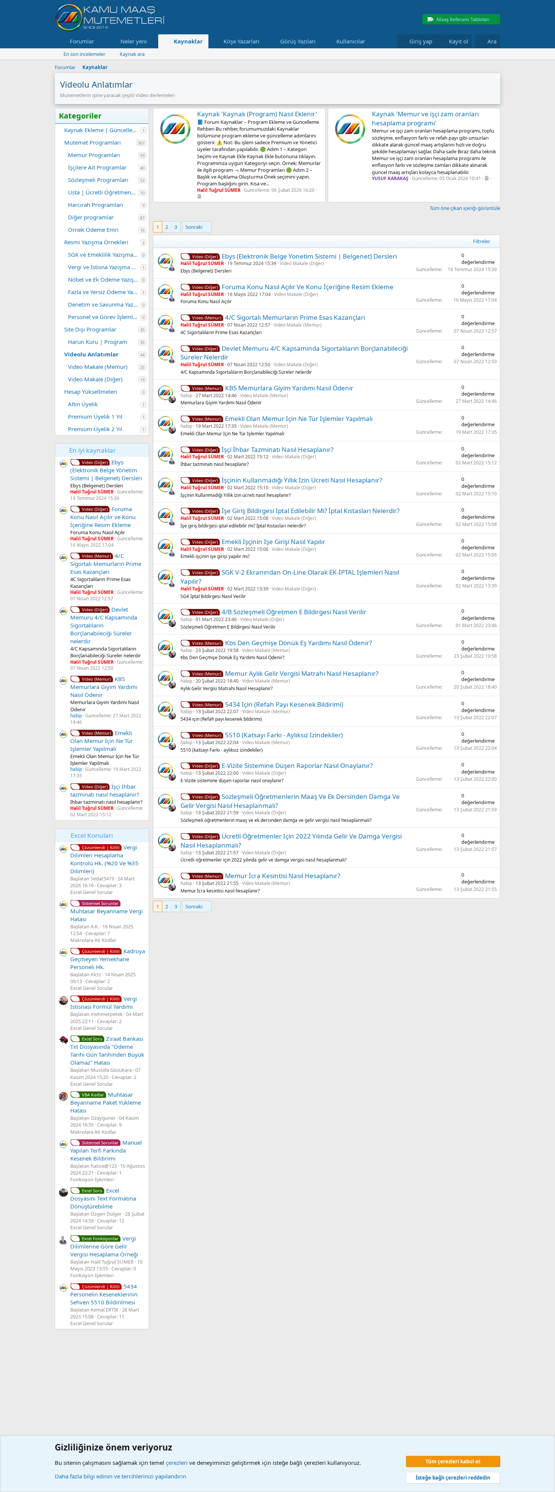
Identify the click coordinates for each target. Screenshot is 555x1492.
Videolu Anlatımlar (91, 354)
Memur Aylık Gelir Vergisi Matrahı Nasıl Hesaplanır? (301, 673)
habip (76, 715)
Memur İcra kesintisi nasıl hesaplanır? (282, 875)
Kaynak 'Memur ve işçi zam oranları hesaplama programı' (425, 118)
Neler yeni (133, 41)
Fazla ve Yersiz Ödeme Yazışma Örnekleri (104, 292)
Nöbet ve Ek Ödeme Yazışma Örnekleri (104, 279)
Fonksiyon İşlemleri (92, 1179)
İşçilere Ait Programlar (97, 167)
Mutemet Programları (92, 142)
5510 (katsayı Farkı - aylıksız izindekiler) (284, 735)
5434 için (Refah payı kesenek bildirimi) (284, 704)
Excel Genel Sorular (91, 892)
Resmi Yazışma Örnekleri (96, 242)
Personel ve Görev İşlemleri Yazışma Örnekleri (104, 317)
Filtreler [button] (481, 241)
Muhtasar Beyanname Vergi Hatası (106, 911)
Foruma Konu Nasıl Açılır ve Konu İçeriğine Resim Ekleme (103, 517)
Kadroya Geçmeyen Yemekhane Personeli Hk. (107, 959)
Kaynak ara (132, 54)
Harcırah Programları (95, 204)
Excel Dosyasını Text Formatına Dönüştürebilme (103, 1198)
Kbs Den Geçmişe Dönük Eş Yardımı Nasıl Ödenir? (298, 642)
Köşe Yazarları (241, 41)
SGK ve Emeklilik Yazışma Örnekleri (104, 254)
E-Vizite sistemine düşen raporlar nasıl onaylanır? (297, 765)
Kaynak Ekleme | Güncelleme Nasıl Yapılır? (102, 130)
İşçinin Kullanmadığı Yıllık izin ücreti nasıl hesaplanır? (302, 480)
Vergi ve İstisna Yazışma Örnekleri (104, 267)
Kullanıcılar (350, 41)
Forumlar (82, 41)
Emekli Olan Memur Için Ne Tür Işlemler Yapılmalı (101, 740)
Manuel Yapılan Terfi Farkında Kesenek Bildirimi (106, 1150)
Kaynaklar (188, 41)
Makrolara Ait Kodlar (93, 940)
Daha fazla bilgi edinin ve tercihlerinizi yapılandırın (120, 1476)
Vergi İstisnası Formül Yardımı (103, 1002)
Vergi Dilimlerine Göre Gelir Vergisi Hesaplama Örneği (104, 1246)
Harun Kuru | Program (97, 341)
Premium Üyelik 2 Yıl (95, 429)
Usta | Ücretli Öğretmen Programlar (103, 192)
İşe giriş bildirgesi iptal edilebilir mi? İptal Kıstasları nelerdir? (310, 510)
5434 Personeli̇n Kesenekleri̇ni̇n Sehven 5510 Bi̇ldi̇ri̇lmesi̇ (103, 1294)
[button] (100, 41)
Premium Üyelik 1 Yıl (95, 416)
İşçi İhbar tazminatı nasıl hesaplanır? (104, 790)
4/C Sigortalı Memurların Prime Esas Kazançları (105, 563)
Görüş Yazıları (298, 41)
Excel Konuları (92, 835)
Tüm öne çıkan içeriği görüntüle (465, 208)
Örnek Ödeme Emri (93, 229)
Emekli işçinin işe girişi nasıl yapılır (273, 541)
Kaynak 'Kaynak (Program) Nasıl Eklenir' (257, 113)
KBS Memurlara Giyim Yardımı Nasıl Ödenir (103, 686)
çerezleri (177, 1462)
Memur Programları (94, 155)
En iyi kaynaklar (92, 450)
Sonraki (193, 226)
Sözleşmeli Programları (98, 179)
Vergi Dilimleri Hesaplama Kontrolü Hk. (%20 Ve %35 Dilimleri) (104, 859)
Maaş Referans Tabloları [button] (462, 19)
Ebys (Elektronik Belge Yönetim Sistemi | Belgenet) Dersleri (106, 470)
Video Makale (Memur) (98, 366)
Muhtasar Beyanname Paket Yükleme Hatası (105, 1102)
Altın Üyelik (83, 404)
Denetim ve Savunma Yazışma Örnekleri (104, 304)
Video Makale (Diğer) (95, 379)
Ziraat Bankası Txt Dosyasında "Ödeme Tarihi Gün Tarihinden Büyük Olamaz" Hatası (107, 1050)
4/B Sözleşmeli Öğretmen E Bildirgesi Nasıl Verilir (294, 611)
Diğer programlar (91, 217)
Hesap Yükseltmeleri (90, 391)
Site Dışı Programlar (90, 329)
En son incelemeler (84, 54)
